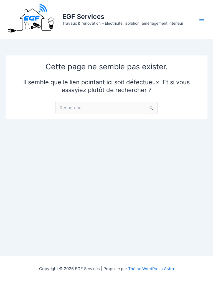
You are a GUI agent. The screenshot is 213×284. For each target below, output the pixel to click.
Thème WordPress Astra (151, 268)
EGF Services (83, 16)
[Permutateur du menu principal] (201, 19)
